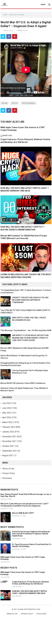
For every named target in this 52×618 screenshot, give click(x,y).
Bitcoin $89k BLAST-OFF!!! (23, 513)
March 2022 (7, 422)
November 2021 (9, 441)
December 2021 (9, 436)
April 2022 (6, 417)
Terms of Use (8, 468)
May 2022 (6, 413)
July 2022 (6, 403)
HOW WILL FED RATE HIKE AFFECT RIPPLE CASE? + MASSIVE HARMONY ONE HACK (29, 592)
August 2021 (8, 455)
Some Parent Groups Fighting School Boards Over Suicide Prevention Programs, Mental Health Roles (31, 534)
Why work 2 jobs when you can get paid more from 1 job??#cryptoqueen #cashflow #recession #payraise (24, 505)
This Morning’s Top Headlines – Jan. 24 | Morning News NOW (26, 330)
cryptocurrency (28, 103)
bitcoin (4, 103)
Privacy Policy (8, 473)
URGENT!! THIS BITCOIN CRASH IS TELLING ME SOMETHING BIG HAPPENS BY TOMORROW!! (30, 300)
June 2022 (7, 408)
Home (5, 15)
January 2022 (8, 431)
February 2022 (8, 427)
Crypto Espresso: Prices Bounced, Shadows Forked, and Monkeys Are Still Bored (30, 583)
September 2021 (9, 451)
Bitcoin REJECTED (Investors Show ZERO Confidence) (23, 383)
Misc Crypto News (17, 15)
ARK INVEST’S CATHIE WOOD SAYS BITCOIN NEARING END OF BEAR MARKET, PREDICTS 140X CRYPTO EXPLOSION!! (30, 337)
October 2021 (8, 446)
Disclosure (7, 478)
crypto (14, 103)
